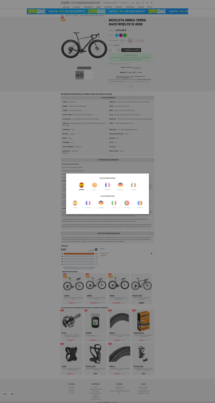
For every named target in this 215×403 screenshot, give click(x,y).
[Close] (147, 176)
